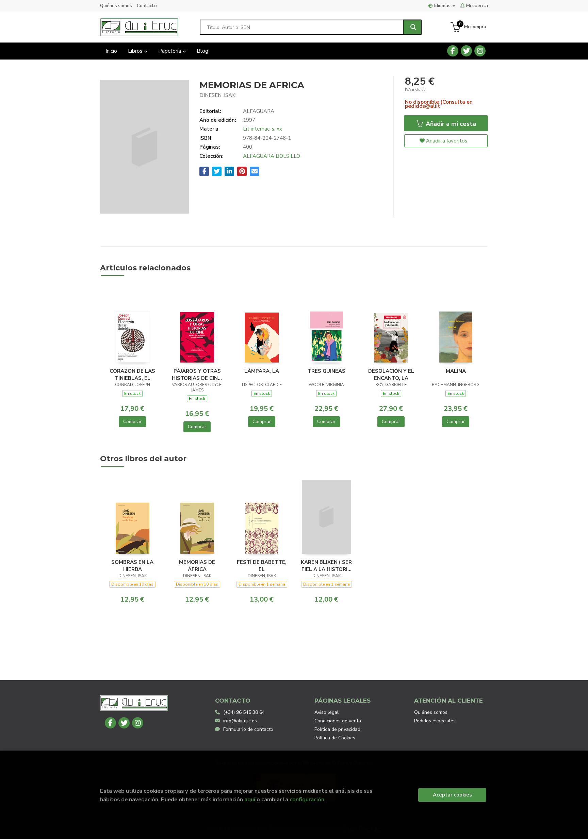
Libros (136, 51)
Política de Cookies (334, 738)
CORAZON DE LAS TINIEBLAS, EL (132, 374)
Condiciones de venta (337, 721)
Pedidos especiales (435, 721)
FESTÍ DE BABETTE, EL (262, 565)
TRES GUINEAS (326, 371)
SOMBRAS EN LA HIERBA (132, 565)
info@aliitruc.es (240, 721)
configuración (307, 799)
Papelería (170, 51)
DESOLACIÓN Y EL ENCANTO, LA (391, 374)
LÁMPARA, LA (261, 371)
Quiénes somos (116, 6)
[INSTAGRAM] (480, 50)
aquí (249, 799)
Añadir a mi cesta (450, 124)
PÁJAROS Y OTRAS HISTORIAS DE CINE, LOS (197, 374)
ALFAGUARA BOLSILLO (271, 156)
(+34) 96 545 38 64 (244, 712)
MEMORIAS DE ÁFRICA (197, 565)
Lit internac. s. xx (262, 128)
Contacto (147, 6)
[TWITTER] (466, 50)
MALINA (456, 371)
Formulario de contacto (248, 729)
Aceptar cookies (452, 794)
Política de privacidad (337, 729)
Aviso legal (326, 712)
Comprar (132, 421)
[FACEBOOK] (452, 50)
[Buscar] (412, 27)
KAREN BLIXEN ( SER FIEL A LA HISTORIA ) (326, 565)
